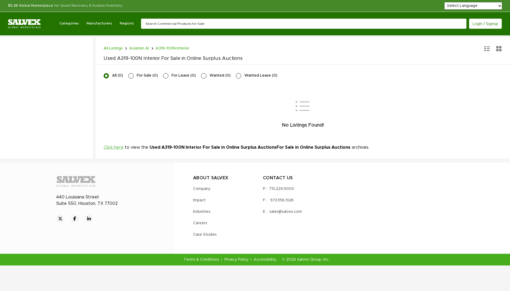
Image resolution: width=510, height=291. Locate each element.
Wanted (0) (220, 75)
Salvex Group (309, 259)
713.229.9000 (281, 189)
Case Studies (205, 234)
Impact (199, 200)
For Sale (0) (147, 75)
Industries (201, 212)
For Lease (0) (184, 75)
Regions (127, 23)
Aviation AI (139, 48)
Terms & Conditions (201, 259)
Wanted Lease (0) (260, 75)
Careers (200, 223)
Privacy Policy (236, 259)
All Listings (113, 48)
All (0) (117, 75)
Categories (69, 23)
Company (201, 189)
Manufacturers (99, 23)
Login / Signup (485, 24)
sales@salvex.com (285, 212)
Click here (114, 147)
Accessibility (265, 259)
